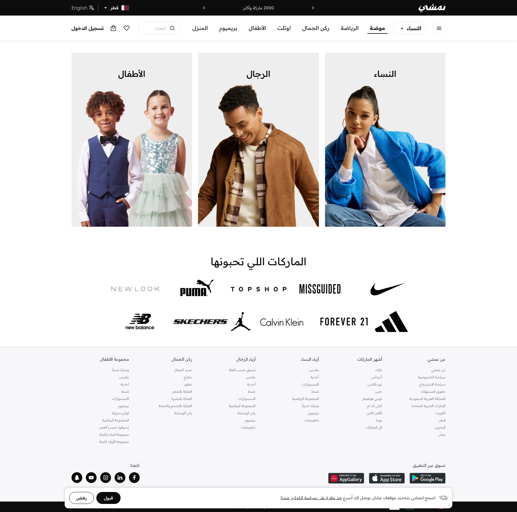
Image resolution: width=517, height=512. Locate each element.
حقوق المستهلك (433, 391)
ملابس (314, 370)
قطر (442, 420)
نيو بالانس (374, 384)
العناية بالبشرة (181, 398)
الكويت (440, 413)
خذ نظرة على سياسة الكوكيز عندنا (311, 497)
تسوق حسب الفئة (242, 370)
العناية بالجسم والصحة (175, 405)
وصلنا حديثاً (310, 405)
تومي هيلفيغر (372, 398)
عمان (441, 434)
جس (378, 391)
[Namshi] (432, 8)
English (79, 8)
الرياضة (350, 28)
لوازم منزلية (120, 413)
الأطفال (257, 28)
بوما (379, 420)
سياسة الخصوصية (431, 377)
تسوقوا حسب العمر (114, 427)
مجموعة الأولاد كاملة (114, 441)
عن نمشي (438, 370)
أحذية (315, 377)
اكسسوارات (310, 384)
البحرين (440, 427)
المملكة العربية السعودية (427, 398)
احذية (125, 384)
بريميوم (228, 28)
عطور (188, 384)
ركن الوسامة (247, 413)
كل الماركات (374, 427)
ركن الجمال (315, 28)
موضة (377, 28)
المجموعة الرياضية (305, 398)
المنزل (200, 28)
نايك (378, 370)
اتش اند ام (374, 405)
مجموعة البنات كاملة (114, 434)
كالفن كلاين (374, 413)
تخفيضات (312, 420)
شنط (315, 391)
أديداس (376, 377)
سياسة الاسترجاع (432, 384)
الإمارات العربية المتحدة (428, 405)
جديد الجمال (183, 370)
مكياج (188, 377)
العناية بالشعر (182, 391)
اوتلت (284, 28)
